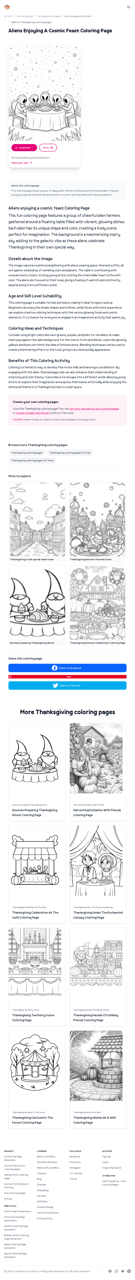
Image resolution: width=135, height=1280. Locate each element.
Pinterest (75, 1162)
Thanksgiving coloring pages (49, 16)
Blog (39, 1179)
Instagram (75, 1167)
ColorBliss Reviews (47, 1162)
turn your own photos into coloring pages (94, 408)
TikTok (73, 1179)
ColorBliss (18, 419)
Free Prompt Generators (17, 1211)
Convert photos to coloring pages (14, 1167)
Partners (42, 1195)
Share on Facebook (70, 668)
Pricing (8, 1198)
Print (46, 147)
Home (10, 16)
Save (69, 676)
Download (24, 147)
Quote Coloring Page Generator (15, 1255)
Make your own (19, 162)
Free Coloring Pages (24, 16)
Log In (105, 1162)
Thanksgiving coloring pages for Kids (70, 452)
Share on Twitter (70, 685)
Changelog (43, 1190)
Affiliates (42, 1201)
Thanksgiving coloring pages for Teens (32, 460)
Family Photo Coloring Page (16, 1176)
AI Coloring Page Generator (13, 1158)
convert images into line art (33, 413)
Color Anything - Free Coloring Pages (114, 1182)
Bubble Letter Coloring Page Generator (16, 1237)
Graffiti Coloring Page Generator (16, 1227)
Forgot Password (111, 1167)
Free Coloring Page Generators (14, 1218)
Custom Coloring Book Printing (16, 1185)
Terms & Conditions (48, 1212)
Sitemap (41, 1184)
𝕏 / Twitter (76, 1173)
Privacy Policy (44, 1218)
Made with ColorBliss (48, 1167)
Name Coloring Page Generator (15, 1246)
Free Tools (10, 1206)
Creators (42, 1173)
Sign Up (106, 1156)
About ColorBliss (46, 1156)
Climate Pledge (45, 1207)
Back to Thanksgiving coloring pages (32, 22)
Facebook (75, 1156)
